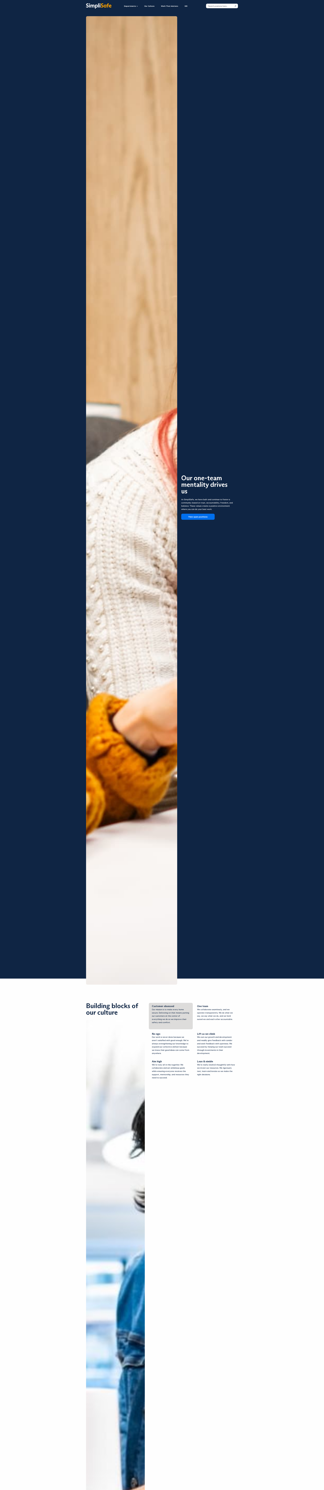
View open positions (198, 516)
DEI (186, 6)
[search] (235, 6)
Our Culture (149, 6)
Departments (130, 6)
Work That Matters (169, 6)
